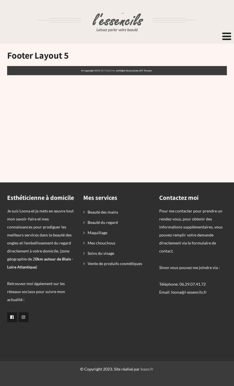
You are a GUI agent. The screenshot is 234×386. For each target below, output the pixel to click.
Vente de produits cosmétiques (115, 263)
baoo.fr (147, 369)
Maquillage (97, 232)
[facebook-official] (12, 317)
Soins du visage (101, 253)
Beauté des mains (103, 212)
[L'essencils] (117, 10)
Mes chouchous (101, 242)
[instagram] (24, 317)
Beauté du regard (103, 222)
